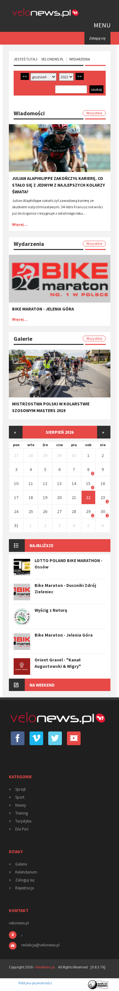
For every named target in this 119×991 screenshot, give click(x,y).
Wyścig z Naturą (51, 610)
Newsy (20, 805)
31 (74, 455)
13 (59, 483)
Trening (21, 813)
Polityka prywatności (35, 982)
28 (31, 455)
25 (31, 511)
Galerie (21, 864)
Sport (19, 797)
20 (59, 497)
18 (31, 497)
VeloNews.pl (52, 59)
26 (45, 511)
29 (45, 455)
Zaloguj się (24, 880)
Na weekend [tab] (42, 685)
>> (79, 76)
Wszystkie (94, 113)
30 (59, 455)
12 (45, 483)
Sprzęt (20, 789)
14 (74, 483)
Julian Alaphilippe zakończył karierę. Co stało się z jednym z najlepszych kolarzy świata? (58, 185)
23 (103, 497)
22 (88, 497)
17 (16, 497)
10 (16, 483)
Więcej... (20, 224)
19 (45, 497)
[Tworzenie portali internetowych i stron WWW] (98, 982)
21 (74, 497)
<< (25, 76)
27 (16, 455)
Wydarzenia (79, 59)
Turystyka (23, 821)
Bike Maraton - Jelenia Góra (43, 309)
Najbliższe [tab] (41, 545)
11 (31, 483)
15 (88, 483)
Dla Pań (22, 829)
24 (16, 511)
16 (103, 483)
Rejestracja (24, 888)
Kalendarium (26, 872)
